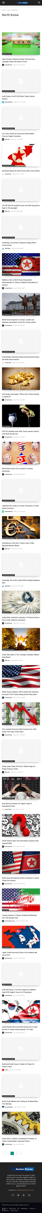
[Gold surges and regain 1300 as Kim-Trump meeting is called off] (21, 378)
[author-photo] (3, 65)
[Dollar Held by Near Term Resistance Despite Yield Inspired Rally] (21, 825)
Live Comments (6, 314)
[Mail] (18, 1195)
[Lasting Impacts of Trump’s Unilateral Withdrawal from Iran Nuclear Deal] (21, 899)
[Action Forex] (21, 2)
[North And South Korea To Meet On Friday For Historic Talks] (21, 1048)
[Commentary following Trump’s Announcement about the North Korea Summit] (21, 341)
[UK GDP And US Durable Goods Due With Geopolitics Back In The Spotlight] (21, 190)
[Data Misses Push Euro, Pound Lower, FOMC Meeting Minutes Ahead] (21, 527)
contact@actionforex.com (25, 1190)
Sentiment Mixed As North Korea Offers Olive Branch (21, 171)
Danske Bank (9, 1107)
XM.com (7, 139)
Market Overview (7, 54)
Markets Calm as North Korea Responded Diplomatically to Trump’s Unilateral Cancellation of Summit (20, 282)
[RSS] (24, 1195)
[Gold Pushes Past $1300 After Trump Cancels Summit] (21, 81)
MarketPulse (9, 102)
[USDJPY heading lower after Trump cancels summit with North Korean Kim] (21, 416)
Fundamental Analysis (8, 91)
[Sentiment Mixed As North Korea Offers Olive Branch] (21, 155)
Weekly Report (6, 612)
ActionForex (8, 65)
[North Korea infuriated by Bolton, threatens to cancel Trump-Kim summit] (21, 862)
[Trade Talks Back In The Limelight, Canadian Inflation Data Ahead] (21, 639)
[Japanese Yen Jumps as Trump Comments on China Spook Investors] (21, 490)
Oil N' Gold (5, 910)
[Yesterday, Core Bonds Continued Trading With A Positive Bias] (21, 227)
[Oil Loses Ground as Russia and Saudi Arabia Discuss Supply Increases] (21, 118)
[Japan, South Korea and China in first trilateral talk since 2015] (21, 937)
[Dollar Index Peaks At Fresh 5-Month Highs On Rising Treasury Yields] (21, 751)
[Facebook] (13, 1195)
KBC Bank (7, 248)
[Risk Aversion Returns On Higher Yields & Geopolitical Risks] (21, 788)
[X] (29, 1195)
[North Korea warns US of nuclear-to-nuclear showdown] (21, 453)
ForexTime (8, 174)
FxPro (6, 1070)
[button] (3, 1209)
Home (4, 10)
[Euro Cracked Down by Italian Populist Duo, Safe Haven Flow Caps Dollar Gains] (21, 713)
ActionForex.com (10, 921)
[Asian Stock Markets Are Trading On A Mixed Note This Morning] (21, 1086)
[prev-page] (4, 1153)
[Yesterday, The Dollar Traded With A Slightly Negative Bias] (21, 565)
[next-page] (20, 1153)
